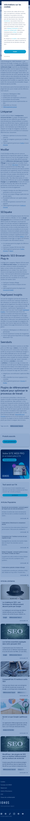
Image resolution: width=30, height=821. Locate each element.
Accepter (14, 38)
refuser (15, 32)
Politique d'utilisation (12, 28)
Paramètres (7, 21)
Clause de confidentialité (10, 30)
